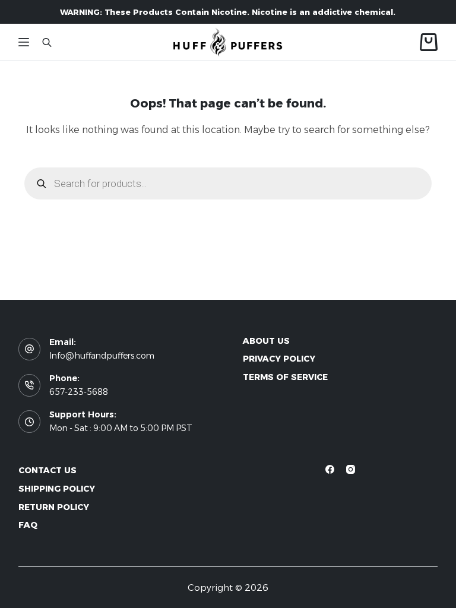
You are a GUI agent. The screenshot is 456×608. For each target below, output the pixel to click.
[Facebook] (329, 469)
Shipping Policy (56, 488)
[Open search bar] (47, 42)
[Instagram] (350, 469)
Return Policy (53, 507)
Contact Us (47, 470)
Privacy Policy (279, 358)
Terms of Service (285, 377)
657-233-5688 (78, 392)
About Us (266, 340)
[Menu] (23, 42)
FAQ (27, 525)
